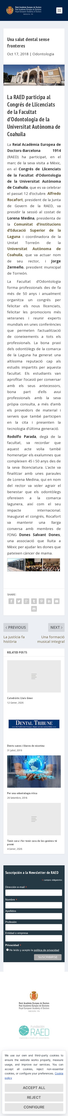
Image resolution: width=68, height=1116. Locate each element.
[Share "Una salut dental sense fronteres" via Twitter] (19, 601)
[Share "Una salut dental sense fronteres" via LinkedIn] (49, 601)
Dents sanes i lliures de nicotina (26, 745)
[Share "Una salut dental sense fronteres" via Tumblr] (34, 601)
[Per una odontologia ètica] (34, 771)
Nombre (11, 899)
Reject (34, 1097)
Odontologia (43, 53)
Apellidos (10, 910)
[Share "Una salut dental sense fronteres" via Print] (34, 609)
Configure (34, 1107)
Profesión (11, 921)
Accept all (34, 1088)
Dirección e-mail (16, 887)
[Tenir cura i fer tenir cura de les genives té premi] (34, 819)
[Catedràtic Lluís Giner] (34, 676)
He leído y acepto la (34, 950)
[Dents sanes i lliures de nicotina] (34, 724)
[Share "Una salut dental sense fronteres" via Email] (56, 601)
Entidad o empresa (16, 932)
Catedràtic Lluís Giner (20, 698)
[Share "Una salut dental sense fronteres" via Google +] (26, 601)
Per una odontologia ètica (22, 793)
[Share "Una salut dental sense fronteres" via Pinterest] (41, 601)
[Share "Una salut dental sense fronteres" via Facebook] (11, 601)
